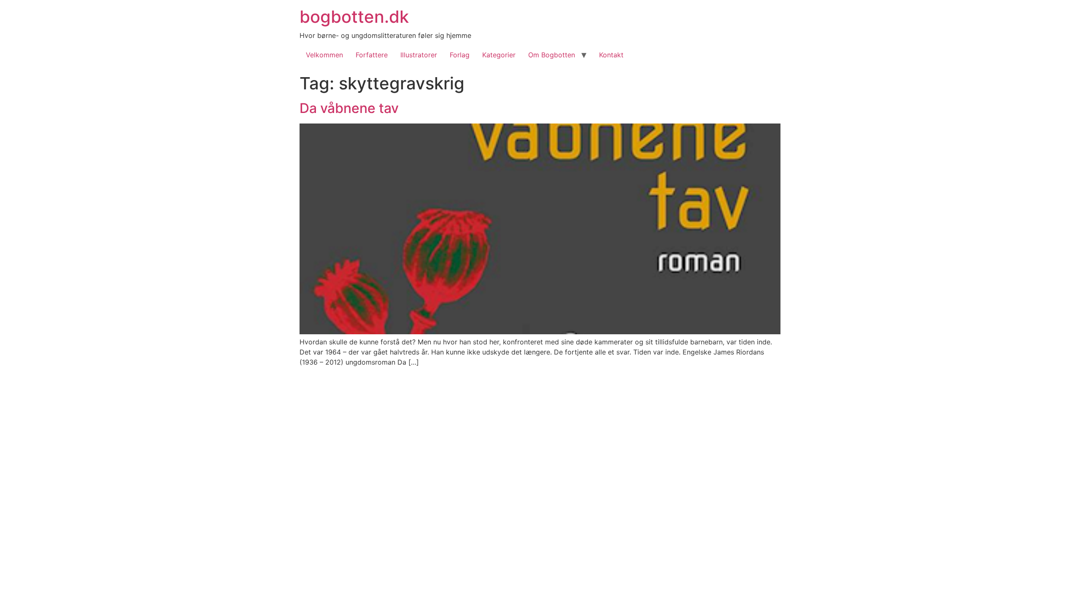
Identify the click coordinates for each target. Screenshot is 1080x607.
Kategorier (499, 55)
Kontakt (611, 55)
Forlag (460, 55)
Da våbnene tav (349, 108)
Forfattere (372, 55)
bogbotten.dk (354, 16)
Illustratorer (418, 55)
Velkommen (324, 55)
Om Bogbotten (551, 55)
